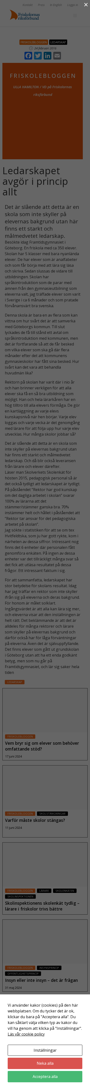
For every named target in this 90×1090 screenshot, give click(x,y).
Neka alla (45, 1063)
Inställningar (45, 1050)
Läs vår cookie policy (26, 1034)
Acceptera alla (45, 1076)
